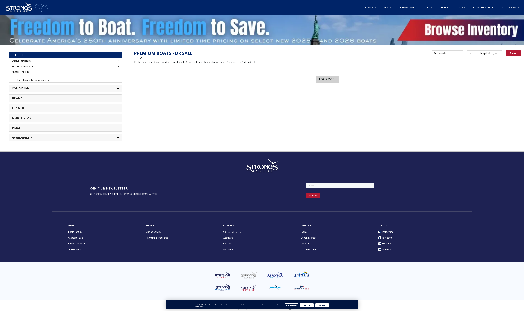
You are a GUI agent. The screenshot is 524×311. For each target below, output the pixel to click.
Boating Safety (308, 237)
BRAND (17, 98)
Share (513, 53)
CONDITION (21, 88)
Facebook (387, 237)
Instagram (387, 231)
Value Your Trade (77, 243)
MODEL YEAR (21, 118)
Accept (322, 305)
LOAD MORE (327, 79)
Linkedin (386, 249)
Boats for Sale (75, 231)
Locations (228, 249)
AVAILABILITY (22, 137)
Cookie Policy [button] (244, 304)
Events (304, 231)
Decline (307, 305)
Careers (227, 243)
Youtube (386, 243)
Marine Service (153, 231)
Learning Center (309, 249)
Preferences (291, 305)
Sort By (473, 52)
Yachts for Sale (75, 237)
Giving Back (307, 243)
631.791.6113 (514, 7)
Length (18, 108)
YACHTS (387, 7)
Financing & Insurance (157, 237)
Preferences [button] (199, 306)
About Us (228, 237)
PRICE (16, 128)
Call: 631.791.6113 (232, 231)
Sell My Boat (74, 249)
